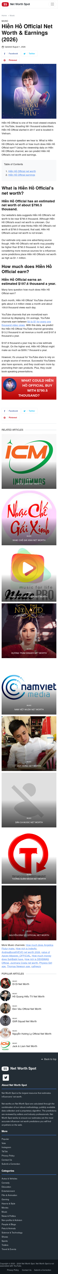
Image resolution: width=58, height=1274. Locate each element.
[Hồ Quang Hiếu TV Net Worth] (5, 995)
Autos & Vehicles (9, 1178)
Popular (5, 1138)
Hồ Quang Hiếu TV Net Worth (28, 996)
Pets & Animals (9, 1228)
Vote (4, 1143)
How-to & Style (8, 1203)
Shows (5, 1236)
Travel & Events (9, 1249)
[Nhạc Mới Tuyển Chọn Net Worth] (29, 574)
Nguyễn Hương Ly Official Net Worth (31, 1033)
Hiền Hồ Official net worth (22, 171)
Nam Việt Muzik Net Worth (29, 709)
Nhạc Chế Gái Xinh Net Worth (29, 540)
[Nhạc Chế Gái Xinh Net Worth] (29, 517)
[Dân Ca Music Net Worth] (29, 800)
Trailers (5, 1244)
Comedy (6, 1182)
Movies (5, 1207)
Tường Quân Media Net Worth (29, 879)
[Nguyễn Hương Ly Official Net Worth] (5, 1032)
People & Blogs (9, 1224)
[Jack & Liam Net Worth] (29, 461)
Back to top (50, 1059)
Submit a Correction (11, 1163)
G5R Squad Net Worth (24, 1021)
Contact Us (7, 1159)
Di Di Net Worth (20, 984)
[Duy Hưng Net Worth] (29, 743)
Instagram (6, 1147)
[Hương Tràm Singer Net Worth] (29, 630)
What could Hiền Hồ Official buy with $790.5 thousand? (36, 388)
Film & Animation (9, 1195)
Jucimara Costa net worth (24, 962)
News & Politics (9, 1215)
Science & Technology (12, 1232)
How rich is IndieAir (26, 948)
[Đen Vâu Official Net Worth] (5, 1008)
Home (4, 15)
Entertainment (8, 1190)
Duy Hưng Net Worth (29, 766)
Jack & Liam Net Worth (29, 483)
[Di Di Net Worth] (5, 983)
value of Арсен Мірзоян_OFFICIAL (26, 953)
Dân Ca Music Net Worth (29, 822)
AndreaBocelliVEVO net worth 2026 (21, 952)
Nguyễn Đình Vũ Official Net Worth (29, 935)
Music (12, 15)
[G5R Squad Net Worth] (5, 1020)
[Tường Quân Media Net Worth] (29, 856)
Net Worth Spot (19, 4)
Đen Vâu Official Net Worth (26, 1008)
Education (6, 1186)
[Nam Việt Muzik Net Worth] (29, 687)
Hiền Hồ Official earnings (21, 174)
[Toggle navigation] (52, 4)
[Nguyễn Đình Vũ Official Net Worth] (29, 912)
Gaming (5, 1199)
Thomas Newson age (18, 966)
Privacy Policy (8, 1155)
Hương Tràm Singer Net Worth (29, 653)
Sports (5, 1240)
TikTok (5, 1151)
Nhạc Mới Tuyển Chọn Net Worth (29, 596)
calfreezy (36, 966)
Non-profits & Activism (12, 1220)
